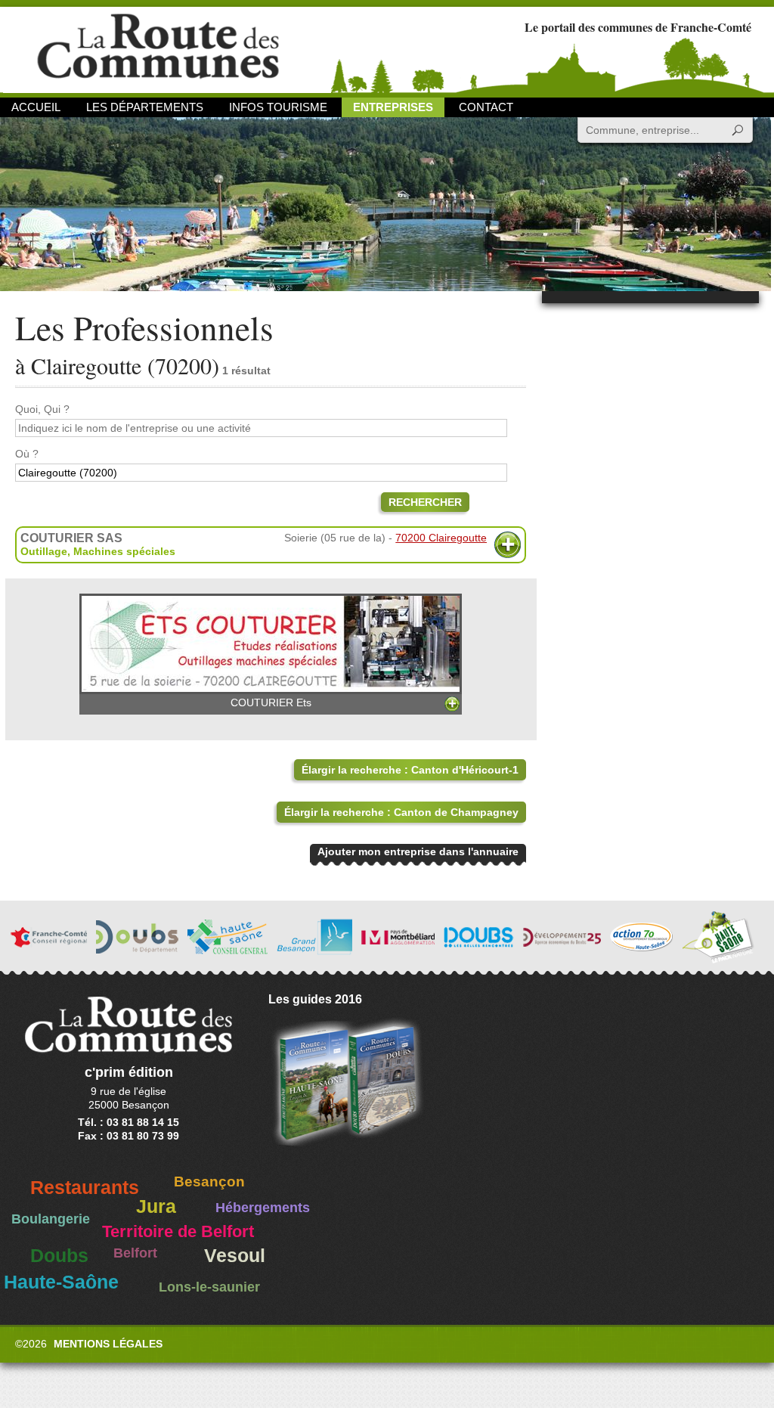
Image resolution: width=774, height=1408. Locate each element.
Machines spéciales (124, 551)
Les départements (144, 107)
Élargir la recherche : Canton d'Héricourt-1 (410, 770)
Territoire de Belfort (178, 1232)
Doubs (59, 1255)
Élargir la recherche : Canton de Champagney (401, 812)
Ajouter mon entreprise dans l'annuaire (418, 851)
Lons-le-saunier (209, 1287)
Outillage (43, 551)
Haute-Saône (61, 1282)
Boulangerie (50, 1219)
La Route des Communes (158, 49)
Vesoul (234, 1255)
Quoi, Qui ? (42, 409)
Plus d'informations (507, 545)
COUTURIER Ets (271, 702)
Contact (486, 107)
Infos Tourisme (278, 107)
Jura (156, 1206)
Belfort (135, 1253)
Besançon (209, 1181)
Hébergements (262, 1207)
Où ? (27, 454)
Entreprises (393, 107)
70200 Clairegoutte (441, 538)
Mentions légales (108, 1344)
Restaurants (84, 1187)
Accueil (35, 107)
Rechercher (425, 502)
